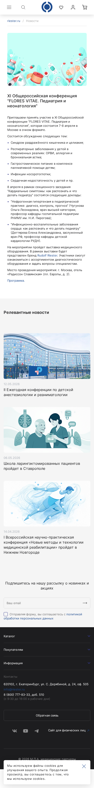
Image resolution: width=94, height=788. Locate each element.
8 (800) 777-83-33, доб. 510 (24, 694)
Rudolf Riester (47, 255)
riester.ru (13, 21)
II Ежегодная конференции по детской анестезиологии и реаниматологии (38, 392)
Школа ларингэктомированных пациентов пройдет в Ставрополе (42, 466)
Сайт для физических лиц (67, 730)
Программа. (16, 280)
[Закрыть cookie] (84, 766)
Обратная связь (47, 715)
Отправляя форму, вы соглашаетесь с (43, 616)
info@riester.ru (14, 689)
